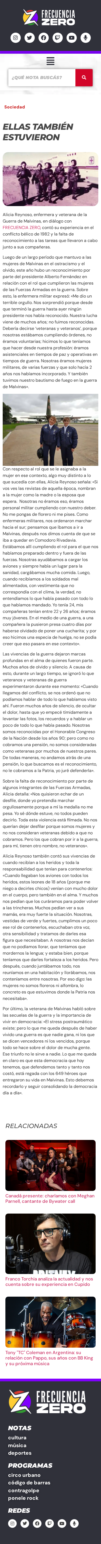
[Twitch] (58, 38)
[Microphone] (86, 38)
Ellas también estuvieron (38, 131)
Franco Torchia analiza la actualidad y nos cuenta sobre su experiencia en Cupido (49, 1281)
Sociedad (14, 107)
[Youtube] (72, 38)
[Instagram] (16, 38)
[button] (50, 61)
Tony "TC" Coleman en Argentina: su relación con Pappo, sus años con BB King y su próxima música (49, 1358)
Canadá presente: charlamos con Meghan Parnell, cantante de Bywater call (50, 1198)
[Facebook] (44, 38)
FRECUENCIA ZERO (21, 227)
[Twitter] (30, 38)
